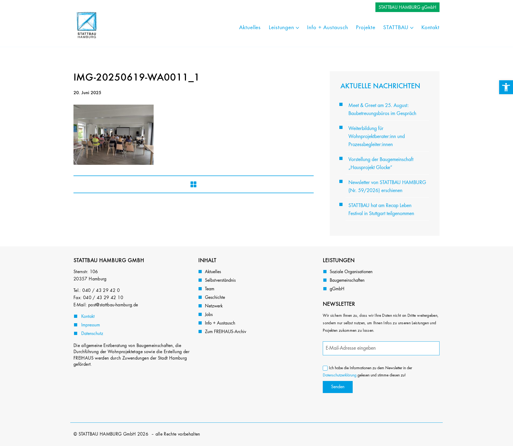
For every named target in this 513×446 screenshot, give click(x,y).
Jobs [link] (209, 314)
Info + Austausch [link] (220, 323)
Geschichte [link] (215, 297)
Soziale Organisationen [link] (351, 271)
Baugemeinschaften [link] (347, 280)
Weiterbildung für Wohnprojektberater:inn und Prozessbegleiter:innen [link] (376, 136)
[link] (506, 87)
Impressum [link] (90, 325)
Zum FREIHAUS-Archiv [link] (225, 331)
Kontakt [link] (88, 316)
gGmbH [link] (337, 289)
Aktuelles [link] (213, 271)
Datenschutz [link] (92, 333)
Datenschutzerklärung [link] (339, 375)
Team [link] (209, 289)
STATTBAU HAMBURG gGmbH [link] (407, 7)
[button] (12, 434)
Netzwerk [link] (214, 306)
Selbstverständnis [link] (220, 280)
